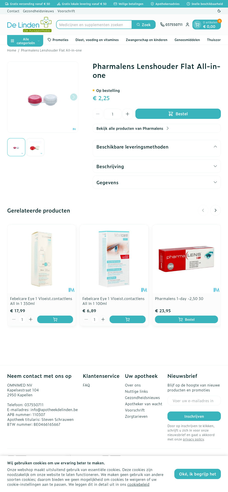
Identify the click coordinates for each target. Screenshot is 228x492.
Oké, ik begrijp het (197, 474)
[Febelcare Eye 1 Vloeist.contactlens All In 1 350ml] (41, 259)
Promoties (60, 39)
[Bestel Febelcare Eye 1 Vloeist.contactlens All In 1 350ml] (55, 319)
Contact (13, 10)
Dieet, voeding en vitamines (97, 39)
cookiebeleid (138, 484)
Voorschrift (66, 10)
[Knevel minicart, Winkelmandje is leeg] (197, 25)
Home (11, 50)
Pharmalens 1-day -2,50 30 (179, 298)
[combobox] (94, 24)
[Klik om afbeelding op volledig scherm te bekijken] (42, 97)
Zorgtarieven (136, 416)
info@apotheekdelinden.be (54, 409)
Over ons (133, 384)
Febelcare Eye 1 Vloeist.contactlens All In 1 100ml (113, 301)
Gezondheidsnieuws (38, 10)
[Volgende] (73, 97)
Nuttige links (136, 391)
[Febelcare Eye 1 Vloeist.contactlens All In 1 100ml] (114, 259)
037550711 (34, 404)
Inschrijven (194, 416)
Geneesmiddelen (187, 39)
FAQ (86, 384)
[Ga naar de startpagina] (29, 24)
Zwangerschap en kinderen (146, 39)
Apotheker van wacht (143, 403)
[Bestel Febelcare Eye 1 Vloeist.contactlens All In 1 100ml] (127, 319)
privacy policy (193, 439)
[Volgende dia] (215, 210)
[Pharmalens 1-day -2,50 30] (186, 259)
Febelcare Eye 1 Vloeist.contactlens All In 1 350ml (41, 301)
